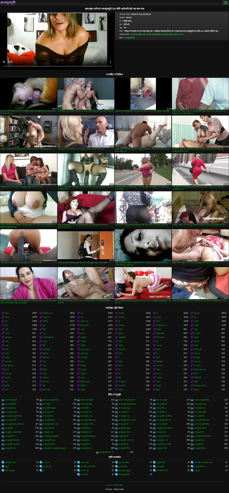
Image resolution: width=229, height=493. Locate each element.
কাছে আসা (121, 349)
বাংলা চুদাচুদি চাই (161, 412)
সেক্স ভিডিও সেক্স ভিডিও (87, 466)
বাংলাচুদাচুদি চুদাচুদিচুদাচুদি (51, 436)
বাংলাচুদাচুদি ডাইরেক (162, 436)
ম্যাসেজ (196, 390)
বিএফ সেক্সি (84, 474)
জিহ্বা (158, 390)
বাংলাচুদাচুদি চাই (10, 436)
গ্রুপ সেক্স (197, 361)
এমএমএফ (159, 365)
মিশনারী (45, 321)
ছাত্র (44, 361)
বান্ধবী (120, 345)
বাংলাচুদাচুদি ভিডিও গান (106, 452)
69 (119, 377)
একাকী (82, 345)
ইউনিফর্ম (83, 386)
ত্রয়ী (6, 329)
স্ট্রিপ (44, 329)
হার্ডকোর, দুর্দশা (85, 381)
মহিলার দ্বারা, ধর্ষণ (200, 369)
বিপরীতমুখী (197, 377)
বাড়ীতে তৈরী (198, 349)
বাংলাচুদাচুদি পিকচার (49, 444)
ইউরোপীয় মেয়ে (47, 313)
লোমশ (45, 341)
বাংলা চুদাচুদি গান (123, 412)
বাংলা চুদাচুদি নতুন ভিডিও (164, 416)
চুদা (44, 470)
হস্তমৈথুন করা (161, 325)
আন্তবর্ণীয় (46, 349)
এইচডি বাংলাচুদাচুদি (11, 400)
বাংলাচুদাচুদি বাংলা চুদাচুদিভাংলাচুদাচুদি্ (54, 448)
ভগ (179, 34)
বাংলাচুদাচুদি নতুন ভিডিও (12, 444)
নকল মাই (46, 381)
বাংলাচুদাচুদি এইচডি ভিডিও (13, 432)
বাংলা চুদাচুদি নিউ (199, 416)
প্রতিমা (120, 390)
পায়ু (6, 381)
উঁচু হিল (7, 386)
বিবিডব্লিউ (159, 361)
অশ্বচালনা (134, 34)
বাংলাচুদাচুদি (7, 3)
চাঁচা (150, 34)
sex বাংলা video (124, 470)
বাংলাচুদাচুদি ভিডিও (200, 448)
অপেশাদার (8, 337)
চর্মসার (196, 345)
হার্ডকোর (196, 313)
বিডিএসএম (46, 357)
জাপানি (82, 333)
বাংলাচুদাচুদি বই (199, 444)
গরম (44, 333)
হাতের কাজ (84, 353)
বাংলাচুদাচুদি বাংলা (10, 448)
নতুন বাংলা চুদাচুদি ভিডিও (201, 400)
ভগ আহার (197, 365)
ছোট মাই (121, 317)
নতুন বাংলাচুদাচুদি (10, 404)
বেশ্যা (7, 341)
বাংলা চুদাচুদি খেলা (86, 412)
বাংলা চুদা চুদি (84, 462)
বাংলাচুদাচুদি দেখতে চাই (125, 440)
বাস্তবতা (197, 353)
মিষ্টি (44, 345)
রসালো (196, 373)
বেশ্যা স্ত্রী (83, 357)
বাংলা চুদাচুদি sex (10, 408)
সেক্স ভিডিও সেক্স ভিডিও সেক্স (203, 462)
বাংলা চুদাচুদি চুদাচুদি (200, 412)
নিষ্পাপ (158, 321)
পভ (153, 34)
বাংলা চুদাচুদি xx (161, 408)
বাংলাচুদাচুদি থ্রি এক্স (49, 440)
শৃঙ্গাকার (120, 333)
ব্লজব (175, 34)
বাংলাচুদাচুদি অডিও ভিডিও (164, 428)
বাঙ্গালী (196, 381)
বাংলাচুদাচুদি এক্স (48, 432)
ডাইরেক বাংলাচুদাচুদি (86, 400)
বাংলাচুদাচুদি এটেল (86, 432)
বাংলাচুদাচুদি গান (199, 432)
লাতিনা (158, 369)
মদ (119, 369)
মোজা (158, 381)
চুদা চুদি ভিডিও (122, 466)
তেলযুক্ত (83, 369)
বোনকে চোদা (84, 470)
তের (6, 321)
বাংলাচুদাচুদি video (124, 428)
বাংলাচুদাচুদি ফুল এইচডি (163, 444)
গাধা (147, 34)
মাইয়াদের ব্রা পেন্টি (200, 386)
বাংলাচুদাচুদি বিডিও (124, 448)
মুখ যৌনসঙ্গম (9, 365)
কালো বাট (8, 373)
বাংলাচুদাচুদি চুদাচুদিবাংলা (87, 436)
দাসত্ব (120, 365)
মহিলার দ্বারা (84, 325)
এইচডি (196, 321)
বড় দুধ (162, 34)
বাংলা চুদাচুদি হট (123, 424)
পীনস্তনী (157, 34)
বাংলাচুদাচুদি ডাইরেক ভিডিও (202, 436)
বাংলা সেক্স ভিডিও (123, 462)
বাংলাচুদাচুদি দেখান (162, 440)
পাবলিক (82, 390)
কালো (6, 345)
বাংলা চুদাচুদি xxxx (11, 412)
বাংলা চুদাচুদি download (127, 404)
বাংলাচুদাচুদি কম (161, 432)
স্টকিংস (120, 329)
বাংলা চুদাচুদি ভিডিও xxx (88, 420)
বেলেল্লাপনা (122, 381)
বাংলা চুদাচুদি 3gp (86, 404)
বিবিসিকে (45, 353)
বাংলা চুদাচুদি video (49, 408)
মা (157, 353)
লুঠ (119, 321)
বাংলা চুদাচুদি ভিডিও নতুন (50, 424)
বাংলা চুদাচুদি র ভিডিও (87, 424)
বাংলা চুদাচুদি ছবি (48, 416)
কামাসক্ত (121, 325)
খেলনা (82, 329)
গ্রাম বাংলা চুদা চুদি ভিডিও (51, 400)
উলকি (6, 349)
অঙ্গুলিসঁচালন (122, 337)
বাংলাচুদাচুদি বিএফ (86, 448)
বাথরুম (158, 386)
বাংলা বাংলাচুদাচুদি (161, 424)
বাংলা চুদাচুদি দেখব (86, 416)
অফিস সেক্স (46, 390)
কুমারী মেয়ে (141, 34)
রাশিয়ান (120, 361)
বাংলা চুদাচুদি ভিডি (10, 420)
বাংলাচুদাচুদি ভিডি (161, 448)
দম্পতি (7, 353)
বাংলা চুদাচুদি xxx (199, 408)
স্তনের (82, 377)
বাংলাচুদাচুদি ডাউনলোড (12, 440)
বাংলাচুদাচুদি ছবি (123, 436)
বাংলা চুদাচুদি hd (161, 404)
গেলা (44, 365)
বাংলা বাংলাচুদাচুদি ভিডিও (201, 424)
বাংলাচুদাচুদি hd (130, 38)
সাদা (182, 34)
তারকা (120, 353)
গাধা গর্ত (7, 377)
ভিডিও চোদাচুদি (9, 470)
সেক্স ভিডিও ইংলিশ (162, 470)
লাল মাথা (159, 345)
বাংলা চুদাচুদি (46, 404)
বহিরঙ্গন (196, 337)
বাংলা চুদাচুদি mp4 (200, 404)
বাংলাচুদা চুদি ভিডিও (49, 428)
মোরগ (45, 373)
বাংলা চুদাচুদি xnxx (124, 408)
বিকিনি (45, 369)
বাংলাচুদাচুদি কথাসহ (124, 432)
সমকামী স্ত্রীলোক (48, 337)
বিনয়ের (158, 329)
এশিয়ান (196, 325)
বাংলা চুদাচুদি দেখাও (124, 416)
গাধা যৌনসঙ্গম (84, 349)
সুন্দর (44, 325)
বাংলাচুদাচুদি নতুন (199, 440)
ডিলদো (158, 349)
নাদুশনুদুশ (197, 357)
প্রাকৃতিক (83, 337)
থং (119, 357)
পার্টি (44, 386)
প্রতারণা (83, 373)
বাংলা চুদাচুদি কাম (48, 412)
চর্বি (119, 373)
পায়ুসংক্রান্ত (160, 333)
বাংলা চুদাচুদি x (85, 408)
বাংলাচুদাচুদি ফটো (85, 444)
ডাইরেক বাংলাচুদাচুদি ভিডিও (126, 400)
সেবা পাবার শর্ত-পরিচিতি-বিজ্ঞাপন (114, 485)
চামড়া (120, 341)
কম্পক (7, 369)
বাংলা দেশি (46, 462)
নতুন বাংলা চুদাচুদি (161, 400)
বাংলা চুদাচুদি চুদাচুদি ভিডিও (13, 416)
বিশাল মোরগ (169, 34)
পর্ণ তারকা (197, 333)
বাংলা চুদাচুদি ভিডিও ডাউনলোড (14, 424)
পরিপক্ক (45, 377)
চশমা (82, 361)
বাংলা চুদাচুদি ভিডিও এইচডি (126, 420)
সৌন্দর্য (196, 329)
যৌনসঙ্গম (159, 377)
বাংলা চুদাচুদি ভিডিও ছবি (201, 420)
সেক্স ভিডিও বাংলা (10, 462)
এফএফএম (8, 361)
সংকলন (7, 333)
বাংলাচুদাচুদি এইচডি (200, 428)
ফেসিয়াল (83, 341)
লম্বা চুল (83, 365)
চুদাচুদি (7, 466)
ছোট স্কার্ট (121, 386)
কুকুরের (158, 317)
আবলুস (7, 357)
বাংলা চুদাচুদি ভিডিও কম (163, 420)
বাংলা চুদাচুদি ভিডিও (49, 420)
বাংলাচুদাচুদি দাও (85, 440)
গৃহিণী (158, 357)
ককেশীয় (196, 341)
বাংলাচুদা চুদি (9, 428)
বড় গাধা (158, 373)
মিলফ (6, 325)
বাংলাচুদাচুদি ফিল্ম (123, 444)
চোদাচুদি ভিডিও (161, 462)
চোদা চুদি (196, 470)
